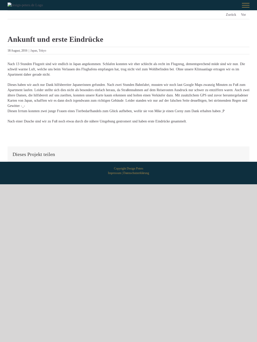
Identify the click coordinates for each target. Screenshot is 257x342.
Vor (243, 15)
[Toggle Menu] (245, 5)
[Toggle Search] (228, 5)
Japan (33, 50)
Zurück (231, 15)
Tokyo (42, 50)
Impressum (114, 173)
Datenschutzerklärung (136, 173)
